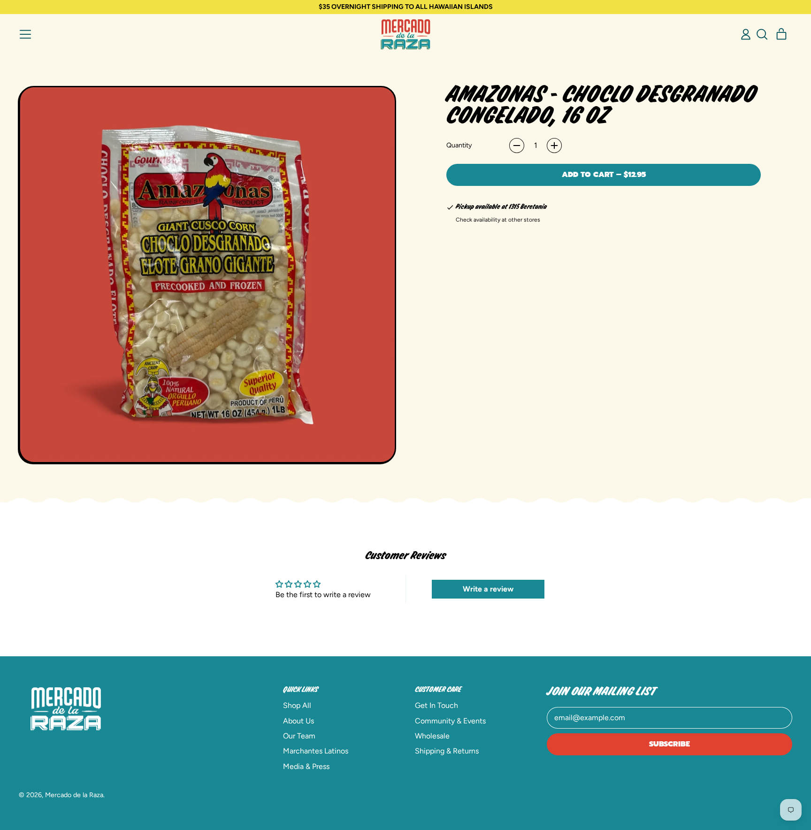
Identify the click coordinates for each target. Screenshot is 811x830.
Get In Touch (436, 705)
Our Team (299, 735)
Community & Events (450, 720)
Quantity (459, 145)
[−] (516, 145)
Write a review (488, 588)
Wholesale (432, 735)
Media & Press (306, 766)
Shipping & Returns (447, 750)
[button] (761, 34)
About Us (298, 720)
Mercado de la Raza (74, 795)
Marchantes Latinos (315, 750)
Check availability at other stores (498, 219)
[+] (554, 145)
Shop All (297, 705)
